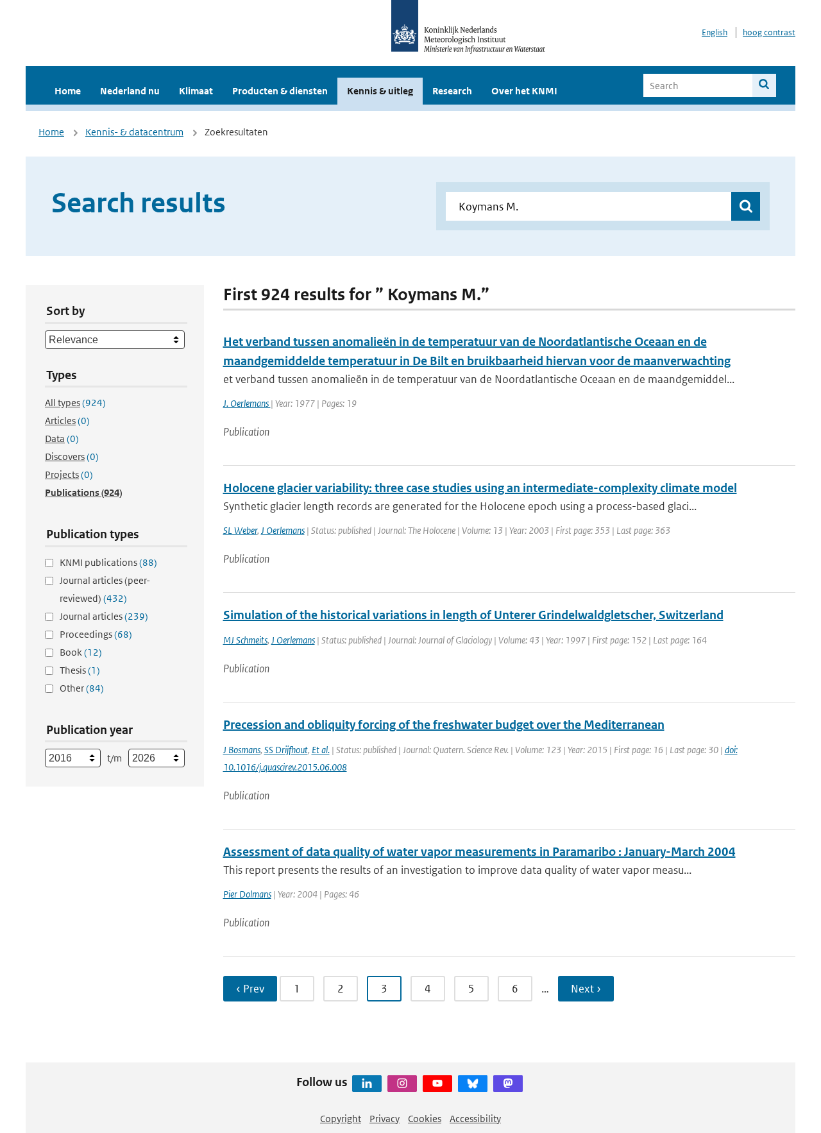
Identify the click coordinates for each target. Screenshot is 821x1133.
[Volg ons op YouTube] (437, 1084)
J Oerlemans (283, 530)
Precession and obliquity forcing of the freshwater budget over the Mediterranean (443, 724)
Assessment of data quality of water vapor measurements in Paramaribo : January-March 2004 (479, 851)
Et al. (321, 750)
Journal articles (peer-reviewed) (105, 589)
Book (81, 652)
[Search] (764, 85)
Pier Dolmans (247, 894)
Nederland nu (130, 91)
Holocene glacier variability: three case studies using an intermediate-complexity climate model (480, 488)
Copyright (340, 1118)
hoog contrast (769, 32)
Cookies (424, 1118)
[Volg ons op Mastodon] (508, 1084)
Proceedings (96, 634)
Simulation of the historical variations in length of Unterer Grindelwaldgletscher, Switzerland (473, 615)
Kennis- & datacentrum (134, 132)
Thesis (80, 670)
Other (82, 688)
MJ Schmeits (245, 640)
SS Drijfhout (286, 750)
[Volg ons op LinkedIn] (367, 1084)
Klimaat (196, 91)
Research (452, 91)
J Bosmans (241, 750)
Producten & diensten (280, 91)
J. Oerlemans (247, 403)
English (714, 32)
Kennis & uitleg (380, 91)
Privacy (384, 1118)
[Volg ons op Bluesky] (472, 1084)
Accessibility (475, 1118)
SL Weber (240, 530)
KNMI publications (108, 562)
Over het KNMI (524, 91)
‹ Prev (250, 989)
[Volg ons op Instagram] (402, 1084)
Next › (586, 989)
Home (68, 91)
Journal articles (104, 616)
